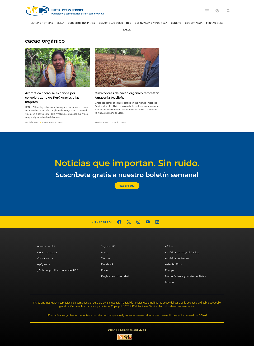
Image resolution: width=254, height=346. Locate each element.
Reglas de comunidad (115, 276)
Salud (127, 29)
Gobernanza (194, 22)
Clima (60, 22)
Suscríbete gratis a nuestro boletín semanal (127, 175)
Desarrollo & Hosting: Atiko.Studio (127, 329)
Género (176, 22)
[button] (228, 10)
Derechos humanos (81, 22)
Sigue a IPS (108, 246)
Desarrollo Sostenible (114, 22)
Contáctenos (45, 258)
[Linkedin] (157, 221)
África (169, 246)
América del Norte (177, 258)
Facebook (107, 264)
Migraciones (214, 22)
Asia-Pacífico (173, 264)
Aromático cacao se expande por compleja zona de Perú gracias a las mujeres (52, 97)
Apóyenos (43, 264)
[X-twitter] (128, 221)
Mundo (169, 282)
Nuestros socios (47, 252)
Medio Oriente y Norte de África (185, 276)
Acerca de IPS (46, 246)
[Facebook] (119, 221)
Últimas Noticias (42, 22)
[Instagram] (138, 221)
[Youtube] (147, 221)
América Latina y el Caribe (182, 252)
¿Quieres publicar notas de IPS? (57, 270)
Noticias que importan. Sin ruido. (127, 163)
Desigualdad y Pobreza (151, 22)
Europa (169, 270)
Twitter (105, 258)
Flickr (104, 270)
